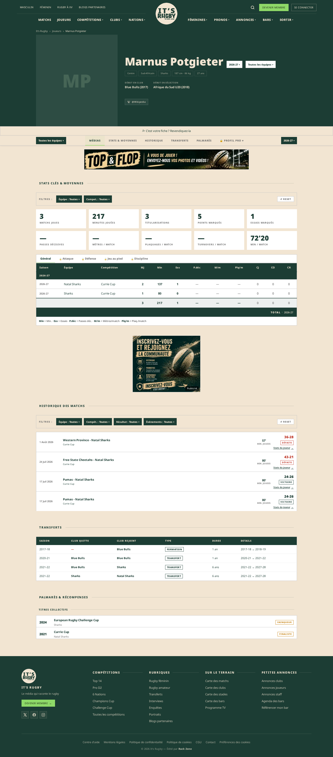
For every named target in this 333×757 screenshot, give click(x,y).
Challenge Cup (102, 708)
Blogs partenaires (92, 7)
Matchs (44, 20)
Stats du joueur (283, 448)
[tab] (45, 259)
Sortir (286, 20)
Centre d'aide (91, 742)
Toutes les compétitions (109, 714)
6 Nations (99, 694)
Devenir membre (273, 7)
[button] (166, 442)
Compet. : (97, 199)
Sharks (121, 567)
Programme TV (215, 708)
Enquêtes (155, 708)
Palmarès (204, 140)
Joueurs (64, 20)
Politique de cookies (179, 742)
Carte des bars (214, 701)
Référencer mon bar (275, 708)
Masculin (27, 7)
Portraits (155, 714)
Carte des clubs (215, 688)
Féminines (197, 20)
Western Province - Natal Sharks (86, 440)
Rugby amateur (159, 688)
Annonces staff (272, 694)
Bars (268, 20)
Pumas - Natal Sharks (78, 479)
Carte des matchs (217, 681)
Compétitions (90, 20)
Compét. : (97, 422)
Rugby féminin (159, 681)
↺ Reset (285, 199)
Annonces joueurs (274, 688)
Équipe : (69, 199)
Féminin (45, 7)
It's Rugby (42, 31)
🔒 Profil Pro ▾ (232, 140)
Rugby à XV (64, 7)
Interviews (156, 701)
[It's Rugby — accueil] (166, 13)
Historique (154, 140)
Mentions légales (114, 742)
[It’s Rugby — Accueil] (29, 676)
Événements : (160, 422)
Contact (210, 742)
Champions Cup (103, 701)
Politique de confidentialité (146, 742)
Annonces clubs (272, 681)
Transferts (179, 140)
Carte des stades (216, 694)
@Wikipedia (139, 101)
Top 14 (97, 681)
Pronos (221, 20)
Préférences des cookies (235, 742)
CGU (199, 742)
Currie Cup (68, 444)
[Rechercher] (252, 7)
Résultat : (127, 422)
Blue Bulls (123, 549)
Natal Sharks (125, 576)
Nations (137, 20)
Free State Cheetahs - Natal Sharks (88, 460)
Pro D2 (97, 688)
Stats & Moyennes (123, 140)
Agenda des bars (273, 701)
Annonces (246, 20)
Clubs (116, 20)
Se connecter (304, 7)
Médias (95, 140)
